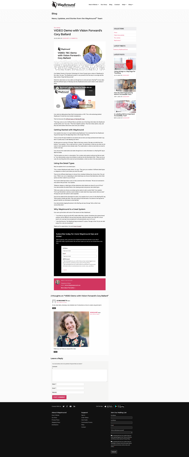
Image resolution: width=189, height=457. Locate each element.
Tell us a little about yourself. (117, 430)
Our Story (54, 417)
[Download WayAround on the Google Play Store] (119, 406)
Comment (54, 367)
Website (54, 392)
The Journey (57, 27)
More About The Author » (68, 288)
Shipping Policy (56, 422)
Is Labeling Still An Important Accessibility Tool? (124, 115)
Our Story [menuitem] (104, 4)
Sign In (83, 415)
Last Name (113, 420)
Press (115, 32)
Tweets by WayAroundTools (120, 49)
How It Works (55, 415)
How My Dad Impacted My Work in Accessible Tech (123, 93)
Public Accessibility (119, 35)
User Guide (84, 420)
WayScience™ (117, 40)
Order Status (84, 417)
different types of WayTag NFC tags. (75, 119)
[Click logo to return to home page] (64, 8)
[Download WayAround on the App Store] (108, 406)
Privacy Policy (55, 420)
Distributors (55, 424)
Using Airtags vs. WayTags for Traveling (124, 72)
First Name (113, 415)
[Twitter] (63, 406)
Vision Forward (77, 226)
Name (54, 384)
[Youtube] (70, 406)
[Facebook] (67, 406)
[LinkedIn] (74, 406)
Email (64, 253)
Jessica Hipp (65, 38)
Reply (54, 308)
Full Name (65, 248)
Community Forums (86, 422)
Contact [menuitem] (117, 4)
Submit (65, 270)
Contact (83, 427)
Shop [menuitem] (130, 4)
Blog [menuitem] (110, 4)
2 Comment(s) (73, 38)
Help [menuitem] (123, 4)
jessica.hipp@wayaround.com (72, 285)
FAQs (82, 424)
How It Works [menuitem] (93, 4)
